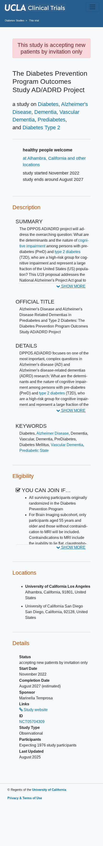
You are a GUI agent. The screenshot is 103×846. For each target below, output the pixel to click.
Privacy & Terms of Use (24, 798)
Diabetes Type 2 (41, 127)
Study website (35, 710)
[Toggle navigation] (92, 7)
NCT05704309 (32, 722)
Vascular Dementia (67, 445)
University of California (49, 789)
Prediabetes (51, 120)
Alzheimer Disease (52, 433)
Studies (14, 20)
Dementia (45, 112)
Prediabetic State (34, 450)
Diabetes (48, 104)
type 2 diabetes (67, 252)
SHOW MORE (73, 286)
